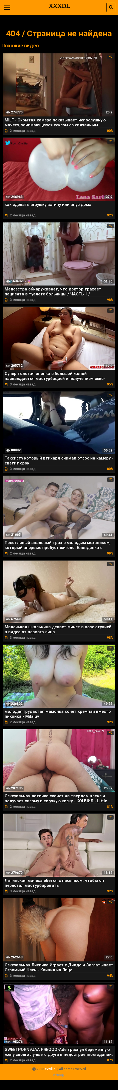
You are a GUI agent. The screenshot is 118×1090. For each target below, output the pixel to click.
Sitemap (58, 1075)
